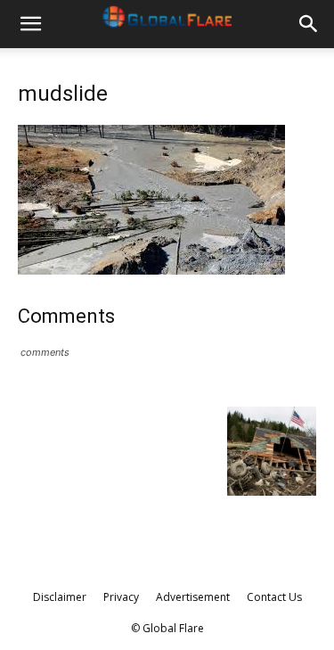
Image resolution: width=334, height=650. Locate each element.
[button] (30, 24)
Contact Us (274, 597)
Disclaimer (59, 597)
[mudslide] (151, 269)
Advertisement (193, 597)
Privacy (121, 597)
